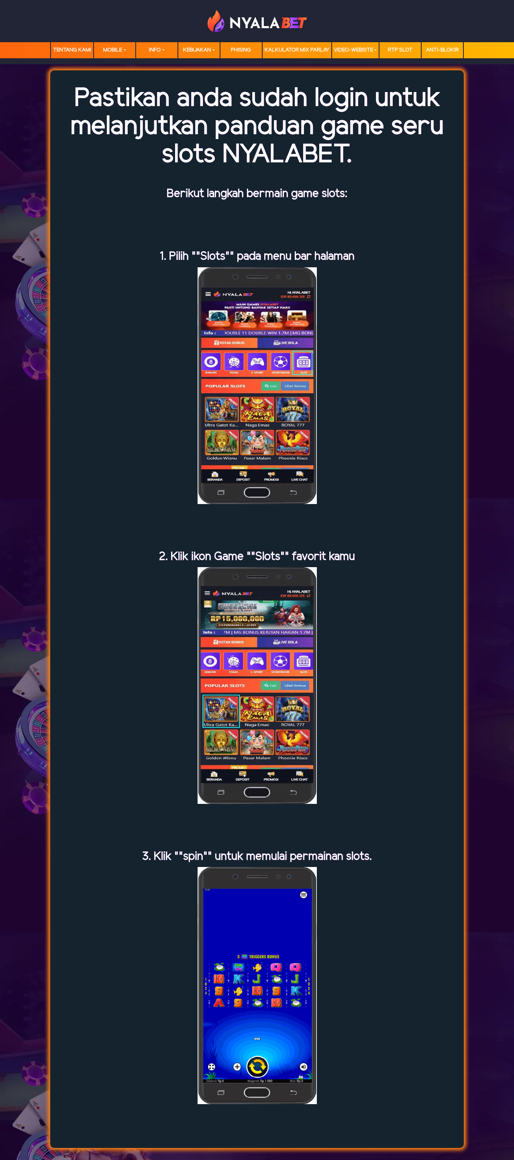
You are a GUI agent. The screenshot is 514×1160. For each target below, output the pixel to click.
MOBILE (112, 50)
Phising (241, 50)
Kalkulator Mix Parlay (297, 50)
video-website (353, 50)
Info (155, 50)
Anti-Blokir (442, 50)
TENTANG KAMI (72, 50)
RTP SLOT (400, 50)
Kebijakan (197, 50)
